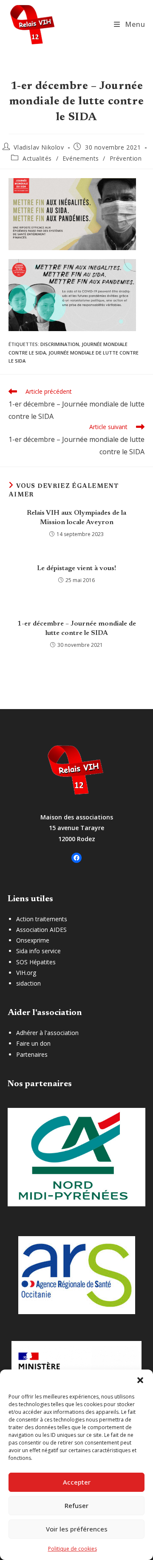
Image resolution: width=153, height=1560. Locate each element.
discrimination (59, 344)
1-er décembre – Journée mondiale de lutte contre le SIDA (76, 628)
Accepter (77, 1482)
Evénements (80, 158)
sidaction (28, 983)
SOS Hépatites (36, 962)
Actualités (37, 158)
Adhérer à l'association (47, 1033)
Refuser (76, 1505)
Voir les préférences (77, 1529)
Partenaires (32, 1054)
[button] (140, 1380)
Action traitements (41, 919)
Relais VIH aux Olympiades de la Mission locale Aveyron (76, 518)
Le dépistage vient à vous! (76, 568)
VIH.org (26, 973)
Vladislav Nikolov (39, 147)
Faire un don (33, 1043)
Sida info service (38, 951)
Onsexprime (32, 940)
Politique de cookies (72, 1548)
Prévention (126, 158)
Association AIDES (41, 930)
